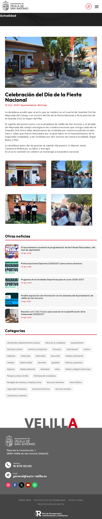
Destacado (25, 356)
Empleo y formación (74, 356)
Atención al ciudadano (55, 342)
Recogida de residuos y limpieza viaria (24, 382)
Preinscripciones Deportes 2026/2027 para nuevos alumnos (51, 263)
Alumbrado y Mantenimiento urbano (23, 342)
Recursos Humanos (55, 382)
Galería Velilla (26, 362)
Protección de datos (51, 504)
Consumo (57, 349)
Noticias (42, 105)
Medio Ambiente (27, 369)
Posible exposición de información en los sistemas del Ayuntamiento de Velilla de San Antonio (57, 297)
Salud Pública (76, 382)
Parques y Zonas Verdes (17, 376)
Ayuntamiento (29, 105)
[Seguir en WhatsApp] (34, 485)
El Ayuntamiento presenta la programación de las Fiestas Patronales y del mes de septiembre (58, 248)
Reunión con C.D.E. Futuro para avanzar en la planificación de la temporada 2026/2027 (53, 313)
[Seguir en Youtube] (28, 485)
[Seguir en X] (21, 485)
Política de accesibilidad (50, 500)
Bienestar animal (14, 349)
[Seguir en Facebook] (15, 485)
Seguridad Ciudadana (17, 389)
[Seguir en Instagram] (8, 485)
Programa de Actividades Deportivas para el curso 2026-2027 (52, 279)
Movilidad (45, 369)
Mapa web (25, 500)
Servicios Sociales (63, 389)
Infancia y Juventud (73, 362)
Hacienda (42, 362)
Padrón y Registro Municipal (78, 369)
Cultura (87, 349)
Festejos (10, 362)
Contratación (72, 349)
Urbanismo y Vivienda (17, 395)
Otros (57, 369)
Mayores (11, 369)
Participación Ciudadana (45, 376)
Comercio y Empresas (37, 349)
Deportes (11, 356)
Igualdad (56, 362)
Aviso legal (76, 500)
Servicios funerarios (41, 389)
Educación (55, 356)
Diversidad (40, 356)
